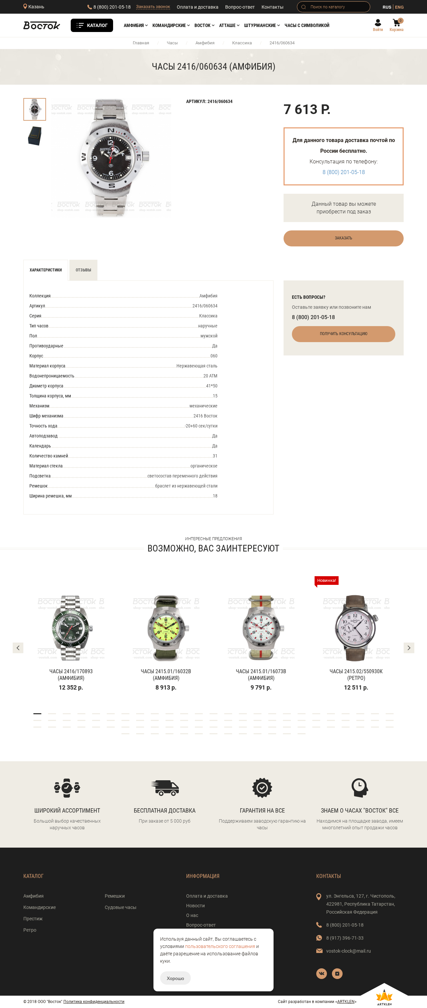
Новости (195, 905)
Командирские (169, 25)
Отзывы (83, 270)
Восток (202, 25)
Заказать (343, 238)
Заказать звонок (153, 6)
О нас (192, 915)
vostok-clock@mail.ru (348, 951)
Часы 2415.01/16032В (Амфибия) (166, 674)
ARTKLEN (346, 1001)
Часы (172, 42)
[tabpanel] (70, 634)
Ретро (29, 930)
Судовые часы (120, 907)
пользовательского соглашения (220, 946)
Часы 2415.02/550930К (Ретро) (356, 674)
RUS (387, 7)
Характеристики (46, 270)
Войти (378, 29)
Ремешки (115, 896)
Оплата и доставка (198, 7)
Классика (242, 42)
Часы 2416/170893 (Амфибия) (71, 674)
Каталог (97, 25)
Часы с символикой (307, 25)
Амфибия (134, 25)
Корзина (397, 29)
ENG (399, 7)
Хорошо (175, 978)
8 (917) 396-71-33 (345, 938)
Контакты (273, 7)
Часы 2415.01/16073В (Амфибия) (261, 674)
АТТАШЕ (227, 25)
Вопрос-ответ (240, 7)
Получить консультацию (343, 333)
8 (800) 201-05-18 (112, 7)
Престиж (33, 918)
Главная (141, 42)
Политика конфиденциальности (93, 1001)
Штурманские (260, 25)
